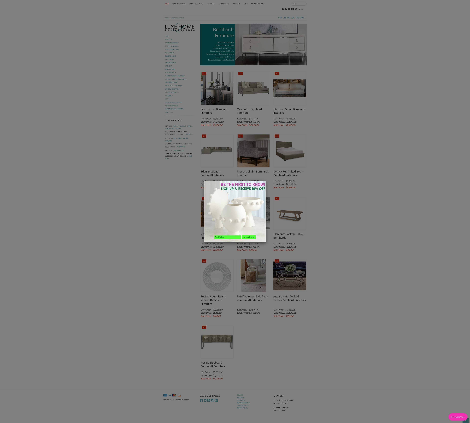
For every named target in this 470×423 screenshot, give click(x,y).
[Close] (265, 181)
